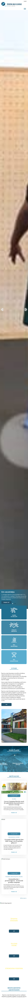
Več (6, 704)
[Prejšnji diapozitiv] (2, 309)
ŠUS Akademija (14, 645)
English (25, 1)
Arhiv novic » (23, 898)
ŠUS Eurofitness (14, 660)
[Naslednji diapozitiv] (25, 309)
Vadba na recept (14, 616)
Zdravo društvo (14, 630)
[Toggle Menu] (25, 8)
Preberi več (6, 602)
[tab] (12, 603)
